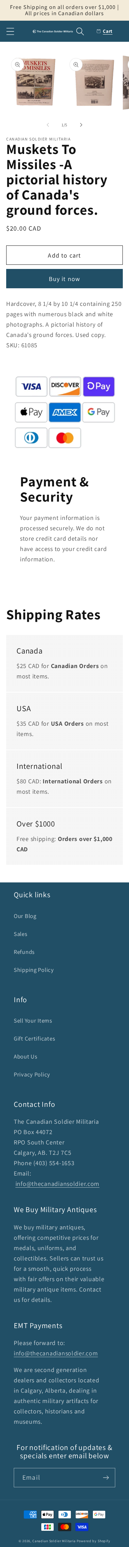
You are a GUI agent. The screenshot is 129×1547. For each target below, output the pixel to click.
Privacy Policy (32, 1074)
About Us (25, 1056)
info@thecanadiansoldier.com (57, 1184)
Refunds (24, 952)
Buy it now (64, 279)
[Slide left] (47, 125)
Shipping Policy (34, 970)
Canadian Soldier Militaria (54, 1541)
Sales (21, 934)
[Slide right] (81, 125)
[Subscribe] (106, 1477)
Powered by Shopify (93, 1541)
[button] (10, 31)
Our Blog (25, 916)
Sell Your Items (33, 1020)
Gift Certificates (34, 1038)
